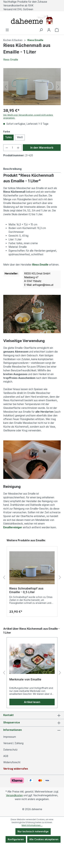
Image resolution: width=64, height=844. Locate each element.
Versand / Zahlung (13, 743)
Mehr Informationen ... (32, 825)
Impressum (9, 736)
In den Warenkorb (41, 147)
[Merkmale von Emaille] (32, 658)
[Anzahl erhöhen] (18, 147)
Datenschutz (10, 749)
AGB (5, 756)
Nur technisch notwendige (33, 831)
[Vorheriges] (5, 86)
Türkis (8, 137)
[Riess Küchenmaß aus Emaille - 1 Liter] (32, 86)
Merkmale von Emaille (25, 679)
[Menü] (7, 30)
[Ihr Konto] (49, 30)
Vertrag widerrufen (15, 768)
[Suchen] (41, 30)
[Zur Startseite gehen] (32, 19)
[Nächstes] (58, 86)
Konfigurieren (16, 839)
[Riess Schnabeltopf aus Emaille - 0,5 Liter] (32, 567)
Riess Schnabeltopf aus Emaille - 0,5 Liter (26, 590)
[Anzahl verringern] (6, 147)
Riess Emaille (10, 59)
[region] (32, 86)
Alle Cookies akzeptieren (43, 839)
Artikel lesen (32, 702)
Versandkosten (14, 795)
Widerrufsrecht (11, 762)
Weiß (20, 137)
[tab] (31, 169)
